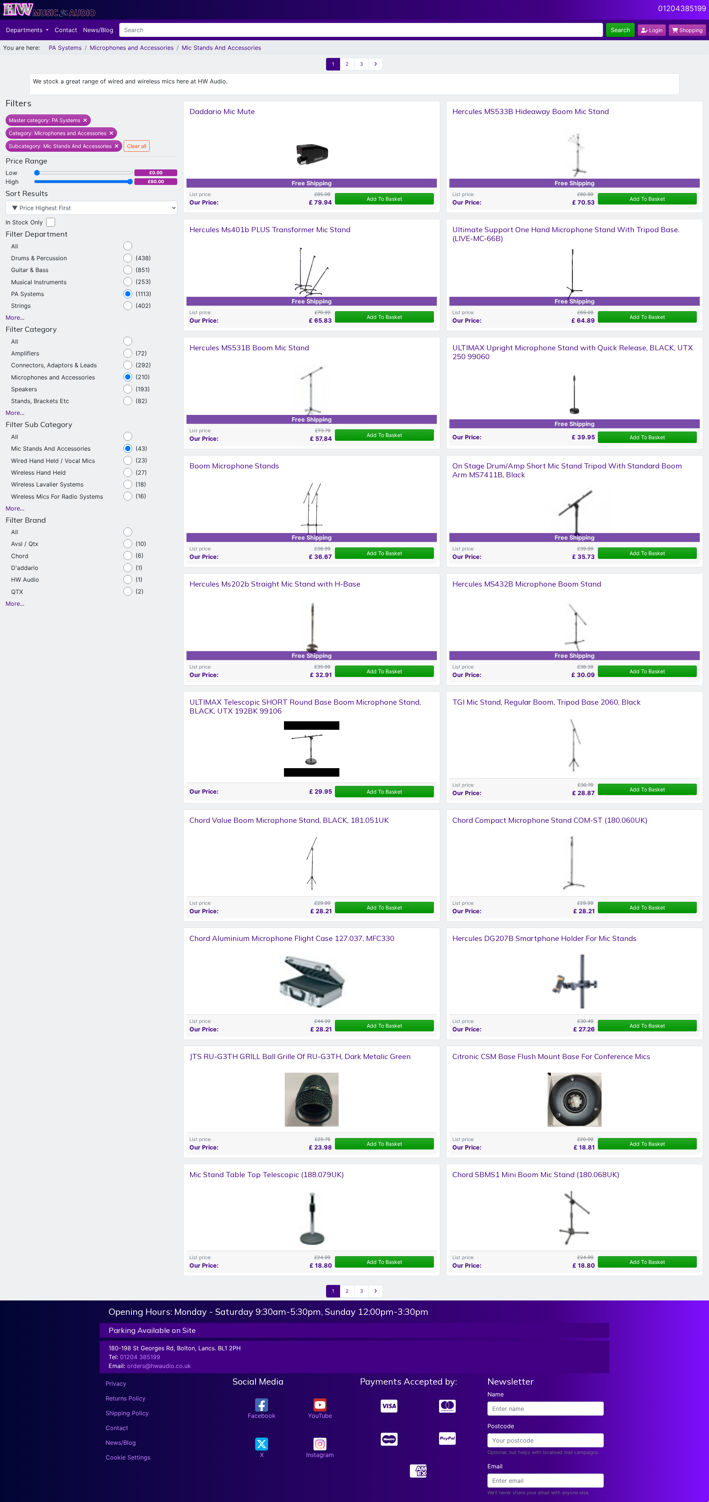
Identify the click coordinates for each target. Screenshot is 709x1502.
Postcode (500, 1426)
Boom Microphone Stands (234, 465)
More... (15, 317)
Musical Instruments (38, 282)
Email (495, 1466)
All (14, 246)
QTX (17, 591)
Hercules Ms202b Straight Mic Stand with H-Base (274, 583)
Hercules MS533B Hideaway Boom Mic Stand (530, 111)
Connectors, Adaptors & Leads (54, 365)
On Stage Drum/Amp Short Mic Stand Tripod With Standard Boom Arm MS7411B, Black (567, 470)
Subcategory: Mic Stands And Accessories (61, 146)
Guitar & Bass (29, 270)
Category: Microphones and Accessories (58, 133)
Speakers (24, 389)
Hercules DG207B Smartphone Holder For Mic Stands (544, 938)
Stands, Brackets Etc (40, 401)
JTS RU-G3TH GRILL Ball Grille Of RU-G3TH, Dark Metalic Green (300, 1056)
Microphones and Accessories (132, 47)
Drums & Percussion (39, 258)
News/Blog (98, 30)
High (12, 181)
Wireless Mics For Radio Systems (57, 496)
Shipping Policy (127, 1413)
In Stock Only (24, 222)
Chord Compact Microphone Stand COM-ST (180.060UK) (550, 820)
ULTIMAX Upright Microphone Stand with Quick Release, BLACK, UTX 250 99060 (572, 352)
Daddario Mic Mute (222, 111)
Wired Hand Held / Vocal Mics (53, 460)
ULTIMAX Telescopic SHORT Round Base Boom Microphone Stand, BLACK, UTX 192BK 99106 (305, 706)
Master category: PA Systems (45, 120)
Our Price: (204, 202)
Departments (25, 30)
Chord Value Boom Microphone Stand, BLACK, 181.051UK (289, 820)
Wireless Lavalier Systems (47, 484)
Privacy (116, 1383)
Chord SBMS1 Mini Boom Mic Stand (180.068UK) (536, 1174)
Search (620, 30)
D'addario (24, 567)
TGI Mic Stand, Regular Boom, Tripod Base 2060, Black (546, 702)
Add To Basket (384, 199)
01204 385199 (140, 1357)
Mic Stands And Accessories (221, 47)
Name (495, 1394)
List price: (200, 194)
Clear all (136, 146)
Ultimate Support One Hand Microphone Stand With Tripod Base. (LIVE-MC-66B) (565, 234)
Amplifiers (25, 353)
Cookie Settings (128, 1457)
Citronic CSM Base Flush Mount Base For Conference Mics (551, 1056)
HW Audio (25, 579)
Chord (19, 556)
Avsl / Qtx (24, 543)
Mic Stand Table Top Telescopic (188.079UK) (266, 1174)
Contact (66, 30)
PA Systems (65, 47)
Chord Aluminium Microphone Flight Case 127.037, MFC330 (291, 938)
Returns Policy (125, 1398)
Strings (21, 305)
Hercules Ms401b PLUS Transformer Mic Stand (269, 229)
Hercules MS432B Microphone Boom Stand (526, 583)
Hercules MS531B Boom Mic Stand (249, 347)
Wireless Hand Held (38, 472)
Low (11, 172)
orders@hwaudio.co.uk (159, 1365)
